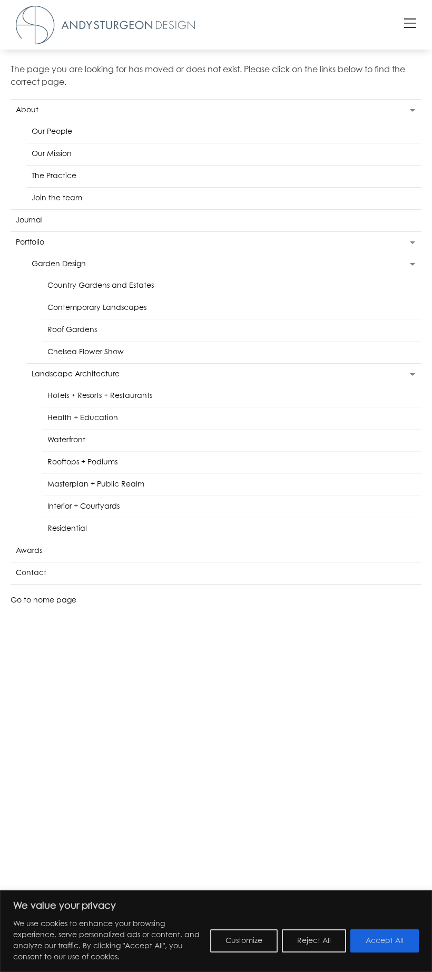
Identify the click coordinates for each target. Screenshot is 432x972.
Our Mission (52, 154)
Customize (243, 941)
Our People (52, 131)
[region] (216, 931)
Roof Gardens (72, 330)
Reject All (314, 941)
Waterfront (66, 440)
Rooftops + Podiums (82, 462)
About (27, 110)
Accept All (385, 941)
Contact (31, 573)
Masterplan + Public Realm (95, 484)
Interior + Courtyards (83, 506)
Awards (29, 551)
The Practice (54, 176)
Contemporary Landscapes (96, 308)
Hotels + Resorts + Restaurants (99, 396)
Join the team (57, 198)
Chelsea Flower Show (85, 352)
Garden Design (59, 264)
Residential (67, 528)
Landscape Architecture (76, 374)
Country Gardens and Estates (100, 285)
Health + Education (82, 418)
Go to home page (43, 600)
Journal (29, 220)
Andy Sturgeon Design (105, 25)
